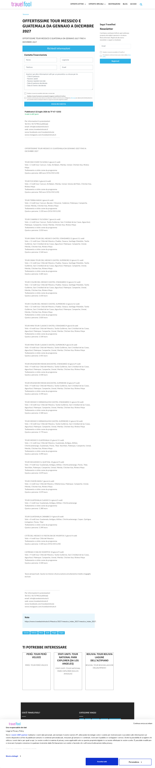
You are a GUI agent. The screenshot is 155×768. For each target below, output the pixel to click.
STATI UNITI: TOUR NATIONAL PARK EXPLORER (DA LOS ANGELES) (68, 659)
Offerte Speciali (96, 4)
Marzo (41, 632)
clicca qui (73, 98)
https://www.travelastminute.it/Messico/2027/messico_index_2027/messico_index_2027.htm (62, 621)
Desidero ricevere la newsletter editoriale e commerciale (40, 93)
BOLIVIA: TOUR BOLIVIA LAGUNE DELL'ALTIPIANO (99, 657)
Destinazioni (114, 4)
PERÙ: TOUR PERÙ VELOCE (36, 656)
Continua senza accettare (142, 723)
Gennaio (26, 632)
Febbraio (34, 632)
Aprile (47, 632)
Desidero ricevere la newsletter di (113, 52)
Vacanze (26, 14)
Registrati (115, 61)
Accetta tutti (102, 761)
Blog (125, 4)
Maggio (54, 632)
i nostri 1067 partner (19, 735)
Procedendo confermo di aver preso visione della (117, 55)
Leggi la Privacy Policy (15, 731)
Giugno (61, 632)
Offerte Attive (77, 4)
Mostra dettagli (12, 756)
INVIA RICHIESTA (58, 104)
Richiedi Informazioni (58, 48)
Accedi (133, 4)
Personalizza (134, 762)
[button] (58, 93)
